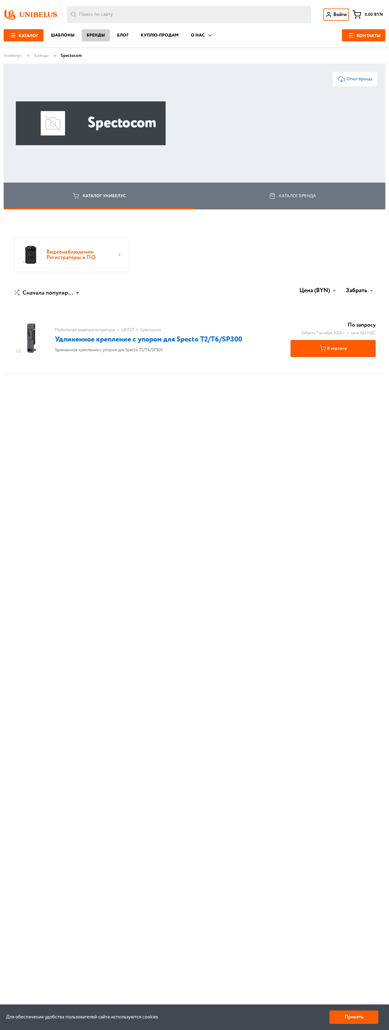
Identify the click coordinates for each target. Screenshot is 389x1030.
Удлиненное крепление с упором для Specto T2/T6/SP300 (148, 339)
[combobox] (189, 14)
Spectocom (150, 330)
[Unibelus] (30, 15)
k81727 (128, 330)
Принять (354, 1017)
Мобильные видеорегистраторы (85, 330)
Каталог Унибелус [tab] (104, 196)
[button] (47, 293)
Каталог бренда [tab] (297, 196)
